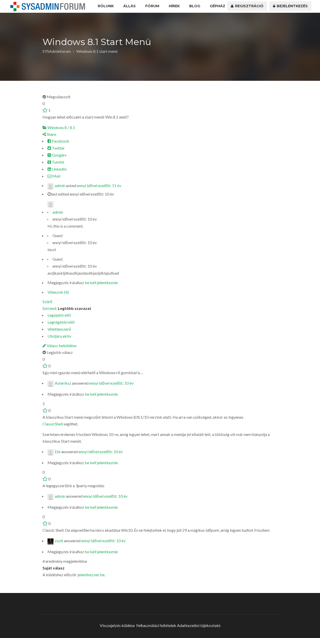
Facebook (60, 141)
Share (51, 134)
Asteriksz (63, 383)
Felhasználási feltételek (156, 625)
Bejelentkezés (292, 6)
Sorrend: (66, 308)
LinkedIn (58, 169)
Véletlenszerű (59, 329)
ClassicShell (52, 423)
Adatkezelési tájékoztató (198, 625)
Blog (194, 6)
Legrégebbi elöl (61, 322)
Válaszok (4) (58, 292)
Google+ (59, 155)
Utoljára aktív (59, 336)
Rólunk (106, 6)
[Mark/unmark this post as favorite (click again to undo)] (45, 110)
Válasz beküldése (61, 345)
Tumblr (57, 162)
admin (60, 185)
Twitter (58, 148)
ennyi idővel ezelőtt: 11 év (99, 185)
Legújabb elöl (59, 315)
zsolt (59, 540)
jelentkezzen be (91, 574)
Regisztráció (249, 6)
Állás (129, 6)
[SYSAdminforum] (48, 7)
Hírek (174, 6)
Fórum (152, 6)
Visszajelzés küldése (117, 625)
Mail (56, 176)
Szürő (47, 301)
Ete (57, 451)
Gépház (217, 6)
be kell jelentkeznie (101, 282)
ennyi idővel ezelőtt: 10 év (111, 383)
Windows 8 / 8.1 (61, 127)
